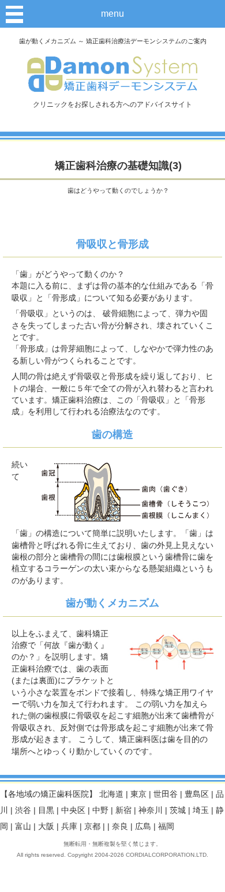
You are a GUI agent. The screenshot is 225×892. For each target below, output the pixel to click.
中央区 (73, 810)
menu (112, 13)
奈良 (120, 826)
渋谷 (23, 810)
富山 (23, 826)
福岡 (166, 826)
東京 (138, 794)
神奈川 (150, 810)
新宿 (123, 810)
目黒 (46, 810)
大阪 (46, 826)
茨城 (178, 810)
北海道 (111, 794)
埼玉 (201, 810)
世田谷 (165, 794)
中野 (100, 810)
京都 (92, 826)
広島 (143, 826)
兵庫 (69, 826)
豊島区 (197, 794)
